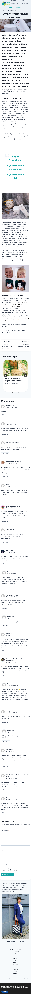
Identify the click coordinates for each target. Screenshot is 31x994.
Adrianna (9, 634)
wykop (8, 405)
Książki (15, 967)
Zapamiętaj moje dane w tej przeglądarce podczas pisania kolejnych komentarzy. (16, 869)
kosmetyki (5, 336)
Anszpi (8, 798)
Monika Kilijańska (12, 461)
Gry (15, 960)
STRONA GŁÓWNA (15, 0)
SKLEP (27, 3)
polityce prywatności (17, 989)
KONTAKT (13, 6)
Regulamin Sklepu (23, 978)
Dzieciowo (15, 956)
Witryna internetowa (7, 865)
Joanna (8, 749)
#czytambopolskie (15, 949)
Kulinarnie (15, 969)
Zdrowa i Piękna (11, 442)
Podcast (15, 973)
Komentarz (5, 830)
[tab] (12, 392)
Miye (7, 550)
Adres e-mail (6, 858)
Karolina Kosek (11, 595)
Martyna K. (9, 711)
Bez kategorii (12, 7)
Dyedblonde (10, 529)
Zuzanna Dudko (11, 506)
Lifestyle (15, 971)
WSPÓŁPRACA (14, 3)
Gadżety (15, 958)
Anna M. (9, 485)
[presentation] (15, 368)
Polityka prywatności (9, 978)
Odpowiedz (5, 414)
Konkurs (15, 962)
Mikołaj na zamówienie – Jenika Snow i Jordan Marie (8, 345)
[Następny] (25, 375)
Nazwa (4, 851)
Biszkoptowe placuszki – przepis (23, 344)
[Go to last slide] (5, 375)
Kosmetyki (19, 7)
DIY (16, 954)
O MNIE (22, 0)
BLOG (23, 3)
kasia (5, 10)
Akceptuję (5, 991)
